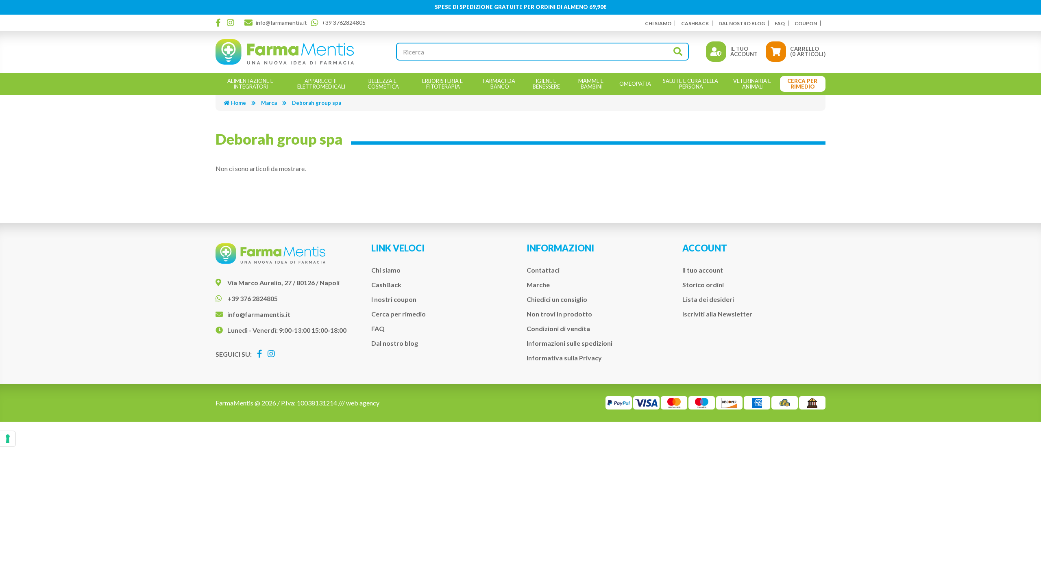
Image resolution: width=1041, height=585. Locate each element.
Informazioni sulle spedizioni (569, 343)
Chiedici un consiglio (557, 299)
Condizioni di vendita (558, 328)
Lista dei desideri (708, 299)
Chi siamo (658, 23)
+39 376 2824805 (252, 298)
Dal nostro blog (742, 23)
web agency (362, 403)
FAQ (780, 23)
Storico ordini (703, 284)
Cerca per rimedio (398, 314)
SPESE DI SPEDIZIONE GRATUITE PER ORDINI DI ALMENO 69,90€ (521, 7)
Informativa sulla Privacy (564, 358)
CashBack (695, 23)
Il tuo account (702, 270)
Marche (538, 284)
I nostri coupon (393, 299)
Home (238, 103)
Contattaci (543, 270)
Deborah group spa (316, 103)
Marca (269, 103)
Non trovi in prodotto (559, 314)
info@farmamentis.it (281, 22)
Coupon (806, 23)
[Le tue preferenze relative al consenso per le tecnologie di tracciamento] (7, 438)
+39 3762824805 (344, 22)
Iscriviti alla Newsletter (717, 314)
